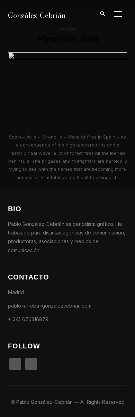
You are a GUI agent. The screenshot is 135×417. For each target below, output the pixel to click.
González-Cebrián (37, 15)
